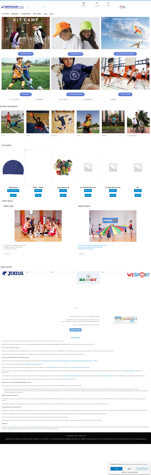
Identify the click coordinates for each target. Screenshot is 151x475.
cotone (69, 376)
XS (67, 367)
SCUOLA (45, 13)
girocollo (95, 376)
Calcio (52, 361)
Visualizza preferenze (142, 468)
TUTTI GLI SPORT (5, 13)
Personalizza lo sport (75, 54)
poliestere (74, 376)
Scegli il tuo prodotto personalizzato (125, 54)
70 (87, 367)
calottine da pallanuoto (128, 370)
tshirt (65, 376)
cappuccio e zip (108, 376)
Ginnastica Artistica (63, 361)
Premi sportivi (25, 94)
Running (84, 361)
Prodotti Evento (37, 13)
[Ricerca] (44, 7)
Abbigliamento (15, 13)
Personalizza (13, 190)
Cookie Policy (123, 472)
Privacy (84, 435)
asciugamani (51, 367)
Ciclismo (57, 361)
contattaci (9, 428)
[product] (13, 167)
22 (84, 367)
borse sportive (78, 367)
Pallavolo (80, 361)
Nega (129, 468)
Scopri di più (7, 253)
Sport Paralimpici (26, 364)
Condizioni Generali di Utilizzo (72, 435)
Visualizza (13, 195)
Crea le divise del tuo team (75, 94)
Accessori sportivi (25, 13)
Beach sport (48, 361)
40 (85, 367)
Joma (69, 379)
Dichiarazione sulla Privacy (132, 472)
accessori (37, 427)
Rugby (87, 361)
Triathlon (95, 361)
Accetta (116, 468)
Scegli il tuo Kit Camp (25, 54)
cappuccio (101, 376)
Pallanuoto (74, 361)
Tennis (90, 361)
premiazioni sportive (37, 364)
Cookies (80, 435)
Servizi (51, 13)
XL (73, 367)
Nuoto (70, 361)
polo (78, 376)
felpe (81, 376)
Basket (43, 361)
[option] (14, 99)
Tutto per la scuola (125, 94)
